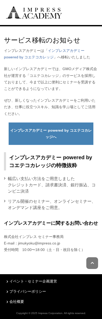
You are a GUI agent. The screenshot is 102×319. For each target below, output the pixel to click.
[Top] (34, 12)
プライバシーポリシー (27, 291)
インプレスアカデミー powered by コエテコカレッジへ (51, 133)
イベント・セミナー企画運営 (33, 281)
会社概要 (16, 301)
